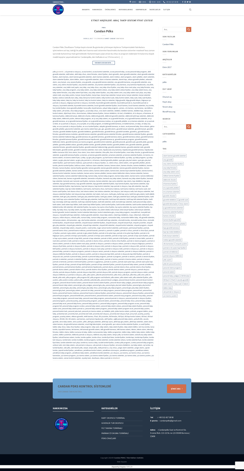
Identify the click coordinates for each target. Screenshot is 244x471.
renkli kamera (88, 316)
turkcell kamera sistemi (66, 337)
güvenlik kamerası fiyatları (68, 139)
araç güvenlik (86, 82)
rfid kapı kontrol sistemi (133, 316)
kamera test (62, 178)
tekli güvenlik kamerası (108, 329)
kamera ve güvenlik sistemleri (77, 178)
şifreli (85, 322)
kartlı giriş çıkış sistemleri (68, 197)
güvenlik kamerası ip (107, 139)
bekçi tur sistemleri (108, 100)
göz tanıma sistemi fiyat (89, 129)
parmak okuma (108, 267)
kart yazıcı (104, 194)
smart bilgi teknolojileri (93, 324)
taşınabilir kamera (64, 329)
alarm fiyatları (103, 74)
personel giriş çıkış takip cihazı (87, 288)
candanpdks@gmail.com (170, 420)
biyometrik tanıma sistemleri (84, 105)
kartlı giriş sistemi (106, 197)
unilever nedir (57, 345)
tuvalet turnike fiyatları (106, 342)
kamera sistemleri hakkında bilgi (76, 176)
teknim (133, 329)
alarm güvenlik (114, 74)
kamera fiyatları (64, 168)
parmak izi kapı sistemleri (91, 238)
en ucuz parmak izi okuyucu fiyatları (69, 126)
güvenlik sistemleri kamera (117, 147)
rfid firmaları (113, 316)
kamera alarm (115, 165)
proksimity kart (62, 314)
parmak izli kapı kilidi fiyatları (80, 264)
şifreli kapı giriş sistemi (121, 322)
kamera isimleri (77, 171)
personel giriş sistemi (73, 290)
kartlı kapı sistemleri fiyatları (87, 202)
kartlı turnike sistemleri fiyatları (143, 204)
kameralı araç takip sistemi (112, 178)
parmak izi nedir (65, 241)
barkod (61, 98)
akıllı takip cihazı (80, 74)
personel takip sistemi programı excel (120, 309)
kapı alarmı (128, 181)
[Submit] (188, 29)
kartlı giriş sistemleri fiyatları (140, 197)
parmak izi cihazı (126, 230)
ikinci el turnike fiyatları (118, 152)
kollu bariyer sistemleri (142, 210)
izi (107, 163)
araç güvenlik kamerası (122, 82)
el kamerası (147, 113)
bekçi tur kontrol (78, 100)
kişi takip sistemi (73, 210)
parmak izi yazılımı (110, 262)
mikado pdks (75, 217)
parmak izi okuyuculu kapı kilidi (103, 254)
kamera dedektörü (139, 165)
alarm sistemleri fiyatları (61, 79)
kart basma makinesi (127, 189)
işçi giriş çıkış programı (94, 157)
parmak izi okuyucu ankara (113, 243)
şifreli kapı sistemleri (136, 322)
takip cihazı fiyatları (73, 327)
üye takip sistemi (136, 345)
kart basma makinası (112, 189)
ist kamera (96, 160)
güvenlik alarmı (110, 129)
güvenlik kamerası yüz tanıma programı (79, 142)
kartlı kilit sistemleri (104, 202)
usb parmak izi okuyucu (84, 345)
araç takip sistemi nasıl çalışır (133, 92)
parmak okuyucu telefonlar (172, 256)
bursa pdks (87, 108)
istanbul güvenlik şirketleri (109, 160)
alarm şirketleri (137, 77)
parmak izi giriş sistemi (68, 233)
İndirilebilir (154, 10)
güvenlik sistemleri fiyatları (75, 147)
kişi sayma (92, 207)
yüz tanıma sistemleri (116, 355)
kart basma (87, 189)
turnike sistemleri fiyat (133, 340)
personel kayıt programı (61, 296)
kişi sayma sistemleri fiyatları (139, 207)
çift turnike (65, 111)
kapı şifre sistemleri (134, 186)
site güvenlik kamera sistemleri (74, 324)
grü (99, 129)
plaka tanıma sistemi (122, 311)
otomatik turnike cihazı (139, 220)
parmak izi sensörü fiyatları (145, 256)
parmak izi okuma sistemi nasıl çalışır (76, 243)
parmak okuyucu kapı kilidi (86, 272)
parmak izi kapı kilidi (75, 238)
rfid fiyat (121, 316)
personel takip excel (59, 303)
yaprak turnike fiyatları (66, 350)
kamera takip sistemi (122, 176)
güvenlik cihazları (169, 196)
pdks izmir (141, 275)
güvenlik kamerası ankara (131, 137)
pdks (104, 27)
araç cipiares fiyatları (74, 82)
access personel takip (117, 72)
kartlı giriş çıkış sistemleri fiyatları (89, 197)
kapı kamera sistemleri (137, 184)
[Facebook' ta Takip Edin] (183, 2)
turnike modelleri (77, 340)
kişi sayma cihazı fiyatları (105, 207)
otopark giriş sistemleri (74, 225)
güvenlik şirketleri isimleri (85, 145)
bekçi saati (134, 98)
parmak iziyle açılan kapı (126, 262)
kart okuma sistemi (87, 191)
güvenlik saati (130, 142)
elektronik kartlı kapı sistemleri (135, 116)
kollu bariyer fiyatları (127, 210)
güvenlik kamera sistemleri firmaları (109, 134)
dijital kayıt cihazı (70, 113)
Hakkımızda (97, 10)
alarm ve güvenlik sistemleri (89, 79)
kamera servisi (89, 173)
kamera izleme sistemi (101, 171)
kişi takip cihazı (62, 210)
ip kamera (83, 155)
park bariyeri (123, 228)
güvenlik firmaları (98, 132)
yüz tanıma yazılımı (144, 355)
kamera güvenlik (94, 168)
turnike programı (90, 340)
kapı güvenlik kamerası (68, 184)
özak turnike (92, 228)
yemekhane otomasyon (111, 350)
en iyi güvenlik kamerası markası (100, 121)
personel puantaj (72, 301)
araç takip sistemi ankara (98, 90)
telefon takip (126, 332)
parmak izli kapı (64, 264)
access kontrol (87, 72)
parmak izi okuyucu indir (95, 246)
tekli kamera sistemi (123, 329)
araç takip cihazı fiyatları (108, 87)
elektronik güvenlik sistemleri (115, 116)
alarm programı (126, 77)
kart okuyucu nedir (127, 191)
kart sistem (96, 194)
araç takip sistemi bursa (140, 90)
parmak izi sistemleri (60, 259)
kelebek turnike (58, 207)
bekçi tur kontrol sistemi (93, 100)
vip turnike (146, 345)
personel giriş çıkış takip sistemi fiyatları (135, 288)
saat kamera (81, 319)
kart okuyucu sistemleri (142, 191)
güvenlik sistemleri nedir (135, 147)
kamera (107, 165)
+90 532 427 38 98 (166, 417)
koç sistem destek (104, 210)
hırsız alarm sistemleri (94, 152)
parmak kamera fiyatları (73, 267)
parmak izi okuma (78, 241)
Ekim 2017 (167, 67)
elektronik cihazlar (84, 116)
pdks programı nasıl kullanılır (100, 277)
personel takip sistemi (93, 306)
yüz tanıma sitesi (130, 355)
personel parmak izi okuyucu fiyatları (138, 298)
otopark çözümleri (139, 223)
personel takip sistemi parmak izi (73, 309)
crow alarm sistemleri (106, 111)
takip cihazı (62, 327)
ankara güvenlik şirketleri (136, 79)
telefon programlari (114, 332)
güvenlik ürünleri (67, 150)
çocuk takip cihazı (92, 111)
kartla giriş (112, 194)
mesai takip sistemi (106, 215)
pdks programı (71, 277)
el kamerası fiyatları (170, 184)
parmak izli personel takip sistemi (126, 264)
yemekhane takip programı (62, 353)
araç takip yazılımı (68, 95)
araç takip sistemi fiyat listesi (78, 92)
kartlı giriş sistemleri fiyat (121, 197)
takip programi (86, 327)
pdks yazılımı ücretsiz (66, 280)
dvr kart (120, 113)
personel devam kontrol (127, 280)
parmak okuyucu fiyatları (67, 272)
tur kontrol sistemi (128, 335)
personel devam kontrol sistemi (71, 283)
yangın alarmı (139, 348)
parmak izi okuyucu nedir (114, 249)
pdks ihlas (133, 275)
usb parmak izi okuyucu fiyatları (104, 345)
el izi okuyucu (137, 113)
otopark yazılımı (81, 228)
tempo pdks (117, 335)
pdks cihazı (118, 275)
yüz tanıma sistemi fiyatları (99, 355)
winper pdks (93, 348)
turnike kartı (67, 340)
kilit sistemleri (68, 207)
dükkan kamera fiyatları (95, 113)
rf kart (96, 316)
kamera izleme (88, 171)
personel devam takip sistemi (63, 285)
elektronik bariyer (71, 116)
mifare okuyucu (65, 217)
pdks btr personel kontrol (104, 275)
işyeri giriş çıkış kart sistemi (128, 160)
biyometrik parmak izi (124, 103)
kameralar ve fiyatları (95, 178)
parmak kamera (58, 267)
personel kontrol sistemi (105, 296)
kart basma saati (141, 189)
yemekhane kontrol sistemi (92, 350)
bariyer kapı (96, 95)
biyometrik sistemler (66, 105)
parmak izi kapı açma (119, 236)
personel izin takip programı (104, 290)
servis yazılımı (77, 322)
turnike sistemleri (102, 340)
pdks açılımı (91, 275)
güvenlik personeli (119, 142)
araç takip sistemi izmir (114, 92)
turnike (77, 337)
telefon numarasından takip (97, 332)
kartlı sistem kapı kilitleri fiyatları (90, 204)
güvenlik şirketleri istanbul (103, 145)
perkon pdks (78, 280)
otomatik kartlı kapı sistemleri (107, 220)
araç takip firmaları (143, 87)
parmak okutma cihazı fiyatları (96, 269)
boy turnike (150, 105)
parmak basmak (92, 230)
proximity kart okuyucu (101, 314)
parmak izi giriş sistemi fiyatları (87, 233)
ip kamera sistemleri (115, 155)
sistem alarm (148, 322)
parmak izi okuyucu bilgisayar (134, 243)
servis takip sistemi (65, 322)
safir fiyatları (108, 319)
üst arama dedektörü (123, 345)
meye (131, 215)
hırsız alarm (82, 152)
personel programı (59, 301)
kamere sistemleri (102, 181)
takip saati (95, 327)
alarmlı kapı (123, 79)
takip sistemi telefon (131, 327)
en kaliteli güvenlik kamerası (111, 124)
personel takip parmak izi (91, 303)
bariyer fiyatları (86, 95)
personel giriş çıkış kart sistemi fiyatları (119, 285)
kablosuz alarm (80, 165)
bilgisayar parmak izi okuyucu (77, 103)
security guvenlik (183, 280)
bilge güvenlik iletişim (133, 100)
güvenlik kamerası (98, 137)
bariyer (77, 95)
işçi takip (129, 157)
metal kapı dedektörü (121, 215)
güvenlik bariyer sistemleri (125, 129)
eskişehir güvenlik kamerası (109, 126)
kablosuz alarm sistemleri (95, 165)
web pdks (67, 348)
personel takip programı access (128, 303)
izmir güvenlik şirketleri (137, 163)
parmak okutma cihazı (77, 269)
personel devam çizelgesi (109, 280)
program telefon (142, 311)
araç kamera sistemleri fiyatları (105, 85)
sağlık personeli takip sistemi (123, 319)
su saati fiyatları (144, 324)
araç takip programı (69, 90)
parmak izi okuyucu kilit (131, 246)
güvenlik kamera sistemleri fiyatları (134, 134)
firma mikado (144, 126)
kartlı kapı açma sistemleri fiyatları (68, 199)
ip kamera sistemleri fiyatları (132, 155)
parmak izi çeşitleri (113, 230)
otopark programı (140, 225)
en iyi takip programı (94, 124)
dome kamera (81, 113)
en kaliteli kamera (128, 124)
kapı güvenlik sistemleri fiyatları (103, 184)
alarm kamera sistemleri (101, 77)
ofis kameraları (72, 220)
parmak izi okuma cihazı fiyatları (115, 241)
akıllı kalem (70, 74)
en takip (138, 124)
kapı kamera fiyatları (122, 184)
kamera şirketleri (100, 173)
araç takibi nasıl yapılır (71, 87)
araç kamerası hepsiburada (136, 85)
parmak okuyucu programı (121, 272)
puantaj (140, 314)
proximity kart (73, 314)
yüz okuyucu (114, 353)
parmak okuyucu (131, 269)
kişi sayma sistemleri (122, 207)
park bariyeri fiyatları (136, 228)
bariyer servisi (121, 95)
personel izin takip (87, 290)
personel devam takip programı (143, 283)
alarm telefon (74, 79)
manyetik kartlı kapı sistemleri (70, 215)
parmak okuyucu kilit (103, 272)
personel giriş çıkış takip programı (109, 288)
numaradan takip (114, 217)
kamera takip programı (106, 176)
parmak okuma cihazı (121, 267)
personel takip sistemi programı (96, 309)
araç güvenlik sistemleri (139, 82)
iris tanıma (146, 155)
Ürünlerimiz (110, 10)
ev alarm (122, 126)
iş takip (83, 157)
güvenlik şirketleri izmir (121, 145)
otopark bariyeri (111, 223)
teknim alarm (141, 329)
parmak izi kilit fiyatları (120, 238)
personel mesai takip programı (93, 298)
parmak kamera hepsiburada (92, 267)
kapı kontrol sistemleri (102, 186)
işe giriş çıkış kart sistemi (66, 160)
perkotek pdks (95, 280)
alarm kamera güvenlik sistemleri (80, 77)
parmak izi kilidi (106, 238)
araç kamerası (121, 85)
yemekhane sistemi (141, 350)
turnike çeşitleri (86, 337)
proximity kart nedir (85, 314)
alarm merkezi (115, 77)
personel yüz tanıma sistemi (91, 311)
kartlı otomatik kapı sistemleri (122, 202)
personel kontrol (90, 296)
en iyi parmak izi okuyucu (67, 124)
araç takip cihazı (93, 87)
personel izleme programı (123, 290)
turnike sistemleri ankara (117, 340)
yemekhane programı (127, 350)
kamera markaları (77, 173)
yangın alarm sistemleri (126, 348)
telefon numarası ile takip (78, 332)
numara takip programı (99, 217)
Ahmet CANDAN (110, 38)
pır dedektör (106, 311)
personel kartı (149, 293)
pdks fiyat (126, 275)
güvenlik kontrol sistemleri (103, 142)
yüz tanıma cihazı (135, 353)
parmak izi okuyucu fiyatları (76, 246)
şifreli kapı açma (107, 322)
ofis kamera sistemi (59, 220)
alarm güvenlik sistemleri (128, 74)
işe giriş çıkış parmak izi (84, 160)
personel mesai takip (75, 298)
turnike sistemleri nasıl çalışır (70, 342)
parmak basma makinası (77, 230)
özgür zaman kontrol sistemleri (107, 228)
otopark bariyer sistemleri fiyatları (93, 223)
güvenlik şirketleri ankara (67, 145)
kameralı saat (68, 181)
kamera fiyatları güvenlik (79, 168)
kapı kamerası (76, 186)
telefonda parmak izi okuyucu (82, 335)
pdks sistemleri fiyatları (140, 277)
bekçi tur (69, 100)
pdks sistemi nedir (126, 277)
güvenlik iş (133, 132)
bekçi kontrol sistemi (122, 98)
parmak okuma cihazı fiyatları (140, 267)
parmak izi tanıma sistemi (127, 259)
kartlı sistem (57, 204)
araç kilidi (150, 85)
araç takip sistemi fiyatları (97, 92)
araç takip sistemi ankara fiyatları (119, 90)
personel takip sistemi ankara (111, 306)
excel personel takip (132, 126)
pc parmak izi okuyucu (74, 275)
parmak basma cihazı (60, 230)
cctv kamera (129, 108)
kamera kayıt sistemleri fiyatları (130, 171)
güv (103, 129)
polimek (133, 311)
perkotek (87, 280)
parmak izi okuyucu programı (73, 251)
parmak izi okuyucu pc (131, 249)
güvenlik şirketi (141, 142)
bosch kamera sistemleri (136, 105)
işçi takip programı (139, 157)
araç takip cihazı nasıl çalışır (126, 87)
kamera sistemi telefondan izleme (118, 173)
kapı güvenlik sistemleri (84, 184)
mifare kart (137, 215)
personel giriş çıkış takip (68, 288)
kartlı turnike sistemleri (124, 204)
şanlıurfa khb (138, 319)
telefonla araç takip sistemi (102, 335)
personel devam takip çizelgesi (120, 283)
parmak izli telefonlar (146, 264)
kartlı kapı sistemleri (70, 202)
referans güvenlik (77, 316)
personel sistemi (103, 301)
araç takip (83, 87)
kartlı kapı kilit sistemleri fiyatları (137, 199)
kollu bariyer (115, 210)
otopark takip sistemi (67, 228)
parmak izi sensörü (128, 256)
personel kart (137, 290)
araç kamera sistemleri (86, 85)
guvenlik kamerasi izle (83, 137)
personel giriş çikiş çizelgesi (82, 285)
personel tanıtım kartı (60, 311)
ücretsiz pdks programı (122, 342)
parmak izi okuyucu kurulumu (72, 249)
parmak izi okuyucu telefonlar (135, 251)
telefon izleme (64, 332)
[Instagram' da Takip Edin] (185, 2)
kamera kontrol (147, 171)
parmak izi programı (114, 256)
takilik (55, 327)
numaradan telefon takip (129, 217)
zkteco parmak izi (106, 358)
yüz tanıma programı (68, 355)
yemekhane (78, 350)
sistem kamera (58, 324)
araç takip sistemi (83, 90)
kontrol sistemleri (71, 212)
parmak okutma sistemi (116, 269)
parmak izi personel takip (72, 256)
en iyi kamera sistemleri (136, 121)
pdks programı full (83, 277)
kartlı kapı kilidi (103, 199)
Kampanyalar (141, 10)
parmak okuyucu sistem (139, 272)
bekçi (76, 98)
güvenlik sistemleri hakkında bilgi (96, 147)
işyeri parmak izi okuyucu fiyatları (94, 163)
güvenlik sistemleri (135, 145)
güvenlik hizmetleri (122, 132)
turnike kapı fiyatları (141, 337)
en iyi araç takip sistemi (100, 118)
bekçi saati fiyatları (144, 98)
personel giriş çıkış (99, 285)
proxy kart (133, 314)
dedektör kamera (127, 111)
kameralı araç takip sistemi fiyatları (134, 178)
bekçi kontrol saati (108, 98)
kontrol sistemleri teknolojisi (87, 212)
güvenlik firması (110, 132)
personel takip (115, 301)
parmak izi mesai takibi (137, 238)
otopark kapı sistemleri (90, 225)
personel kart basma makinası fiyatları (93, 293)
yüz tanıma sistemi (83, 355)
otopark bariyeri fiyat (125, 223)
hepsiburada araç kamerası (112, 150)
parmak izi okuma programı (137, 241)
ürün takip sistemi (69, 345)
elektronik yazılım (68, 118)
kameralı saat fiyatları (80, 181)
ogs (79, 220)
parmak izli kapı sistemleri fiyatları (103, 264)
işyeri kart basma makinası (73, 163)
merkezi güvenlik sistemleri (90, 215)
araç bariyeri (62, 82)
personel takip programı (108, 303)
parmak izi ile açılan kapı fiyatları (128, 233)
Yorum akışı (167, 106)
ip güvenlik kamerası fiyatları (69, 155)
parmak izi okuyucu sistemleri (114, 251)
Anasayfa (85, 10)
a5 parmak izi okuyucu (73, 72)
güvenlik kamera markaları (68, 134)
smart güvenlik (107, 324)
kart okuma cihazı (73, 191)
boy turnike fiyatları (59, 108)
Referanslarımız (126, 10)
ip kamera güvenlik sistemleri (98, 155)
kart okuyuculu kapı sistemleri (82, 194)
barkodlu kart (69, 98)
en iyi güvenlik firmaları (116, 118)
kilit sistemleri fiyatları (81, 207)
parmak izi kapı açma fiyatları (138, 236)
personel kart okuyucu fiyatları (133, 293)
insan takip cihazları (133, 152)
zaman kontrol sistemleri (72, 358)
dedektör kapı (138, 111)
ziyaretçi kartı (86, 358)
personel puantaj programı (88, 301)
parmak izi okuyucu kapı (113, 246)
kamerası (92, 181)
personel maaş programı (122, 296)
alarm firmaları (92, 74)
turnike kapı (130, 337)
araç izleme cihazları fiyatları (68, 85)
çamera (121, 108)
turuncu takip (93, 342)
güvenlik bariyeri (140, 129)
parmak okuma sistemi (60, 269)
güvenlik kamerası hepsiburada (88, 139)
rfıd (66, 319)
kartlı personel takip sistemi (142, 202)
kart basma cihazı (98, 189)
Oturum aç (167, 97)
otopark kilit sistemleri (107, 225)
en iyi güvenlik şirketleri (119, 121)
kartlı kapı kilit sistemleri (117, 199)
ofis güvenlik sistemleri (146, 217)
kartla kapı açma (123, 194)
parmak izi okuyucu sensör (94, 251)
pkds (112, 311)
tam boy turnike (144, 327)
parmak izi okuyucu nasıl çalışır (93, 249)
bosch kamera (123, 105)
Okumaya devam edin (104, 63)
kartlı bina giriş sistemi (137, 194)
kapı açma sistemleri (116, 181)
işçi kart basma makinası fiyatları (114, 157)
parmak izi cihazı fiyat (140, 230)
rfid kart (144, 316)
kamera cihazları (127, 165)
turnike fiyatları (120, 337)
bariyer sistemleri (132, 95)
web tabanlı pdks (77, 348)
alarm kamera (63, 77)
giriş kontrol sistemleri (72, 129)
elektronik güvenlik (97, 116)
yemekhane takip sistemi (80, 353)
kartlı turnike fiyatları (109, 204)
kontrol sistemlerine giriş (106, 212)
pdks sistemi (115, 277)
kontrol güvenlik (58, 212)
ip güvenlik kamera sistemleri (173, 208)
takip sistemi (104, 327)
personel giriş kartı (59, 290)
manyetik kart (135, 212)
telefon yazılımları (65, 335)
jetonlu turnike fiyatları (66, 165)
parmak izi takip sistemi (96, 259)
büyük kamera (97, 108)
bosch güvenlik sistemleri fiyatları (105, 105)
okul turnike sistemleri (88, 220)
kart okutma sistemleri (102, 191)
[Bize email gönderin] (190, 2)
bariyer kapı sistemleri (108, 95)
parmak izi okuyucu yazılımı (81, 254)
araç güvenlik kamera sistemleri (103, 82)
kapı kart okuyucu (87, 186)
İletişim (166, 10)
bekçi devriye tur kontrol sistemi (90, 98)
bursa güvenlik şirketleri (75, 108)
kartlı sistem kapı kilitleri (70, 204)
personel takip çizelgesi (143, 301)
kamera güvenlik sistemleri (110, 168)
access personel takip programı (136, 72)
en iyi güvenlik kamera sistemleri (136, 118)
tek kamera (75, 329)
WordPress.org (169, 111)
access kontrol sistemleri (101, 72)
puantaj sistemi (65, 316)
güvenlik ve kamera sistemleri (84, 150)
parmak (146, 228)
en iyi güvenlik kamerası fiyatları (77, 121)
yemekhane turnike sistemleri (100, 353)
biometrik (92, 103)
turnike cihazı (96, 337)
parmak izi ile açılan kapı (107, 233)
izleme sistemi (123, 163)
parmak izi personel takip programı (94, 256)
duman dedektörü (110, 113)
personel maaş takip (139, 296)
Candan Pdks (103, 31)
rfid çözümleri (103, 316)
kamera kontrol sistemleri (61, 173)
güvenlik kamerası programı (124, 139)
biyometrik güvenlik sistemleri (106, 103)
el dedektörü (128, 113)
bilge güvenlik (120, 100)
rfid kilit (62, 319)
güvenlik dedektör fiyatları (68, 132)
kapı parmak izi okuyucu (119, 186)
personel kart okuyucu (114, 293)
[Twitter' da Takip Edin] (187, 2)
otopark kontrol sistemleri (124, 225)
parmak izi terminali (59, 262)
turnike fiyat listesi (108, 337)
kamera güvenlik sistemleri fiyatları (131, 168)
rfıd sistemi (72, 319)
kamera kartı (114, 171)
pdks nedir (61, 277)
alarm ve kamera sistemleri (109, 79)
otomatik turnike (124, 220)
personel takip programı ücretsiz (74, 306)
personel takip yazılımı (141, 309)
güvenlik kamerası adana (113, 137)
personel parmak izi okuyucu (115, 298)
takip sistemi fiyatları (116, 327)
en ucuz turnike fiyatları (91, 126)
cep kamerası (138, 108)
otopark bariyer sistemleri (72, 223)
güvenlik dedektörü (84, 132)
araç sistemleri (58, 87)
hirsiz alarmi (73, 152)
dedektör (117, 111)
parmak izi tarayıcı (143, 259)
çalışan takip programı (110, 108)
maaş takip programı (122, 212)
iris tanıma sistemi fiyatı (72, 157)
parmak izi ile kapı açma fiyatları (76, 236)
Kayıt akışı (167, 102)
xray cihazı (113, 348)
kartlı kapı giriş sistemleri (89, 199)
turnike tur (84, 342)
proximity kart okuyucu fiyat (119, 314)
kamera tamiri (135, 176)
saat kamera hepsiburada (94, 319)
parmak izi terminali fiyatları (77, 262)
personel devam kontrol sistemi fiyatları (95, 283)
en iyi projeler (81, 124)
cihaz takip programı (77, 111)
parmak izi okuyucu (97, 243)
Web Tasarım (122, 462)
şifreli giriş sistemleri (94, 322)
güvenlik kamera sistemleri (88, 134)
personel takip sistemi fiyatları (132, 306)
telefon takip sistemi (138, 332)
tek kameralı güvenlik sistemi (90, 329)
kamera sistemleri (136, 173)
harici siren (98, 150)
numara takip (85, 217)
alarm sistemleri (148, 77)
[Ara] (190, 9)
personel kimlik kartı (77, 296)
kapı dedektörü (137, 181)
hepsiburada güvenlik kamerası (133, 150)
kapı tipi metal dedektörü (74, 189)
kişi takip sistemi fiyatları (88, 210)
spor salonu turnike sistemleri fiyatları (125, 324)
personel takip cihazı (127, 301)
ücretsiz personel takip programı (142, 342)
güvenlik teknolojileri (170, 204)
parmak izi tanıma (111, 259)
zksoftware (95, 358)
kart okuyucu (115, 191)
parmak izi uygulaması (95, 262)
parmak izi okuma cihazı (94, 241)
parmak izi (102, 230)
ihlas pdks (105, 152)
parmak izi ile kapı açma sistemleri (99, 236)
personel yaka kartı (74, 311)
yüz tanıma (124, 353)
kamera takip (92, 176)
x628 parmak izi (103, 348)
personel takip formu (74, 303)
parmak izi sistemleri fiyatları (77, 259)
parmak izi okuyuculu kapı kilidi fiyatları (128, 254)
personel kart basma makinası (68, 293)
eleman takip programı (83, 118)
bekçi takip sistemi (59, 100)
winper (85, 348)
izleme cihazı (113, 163)
